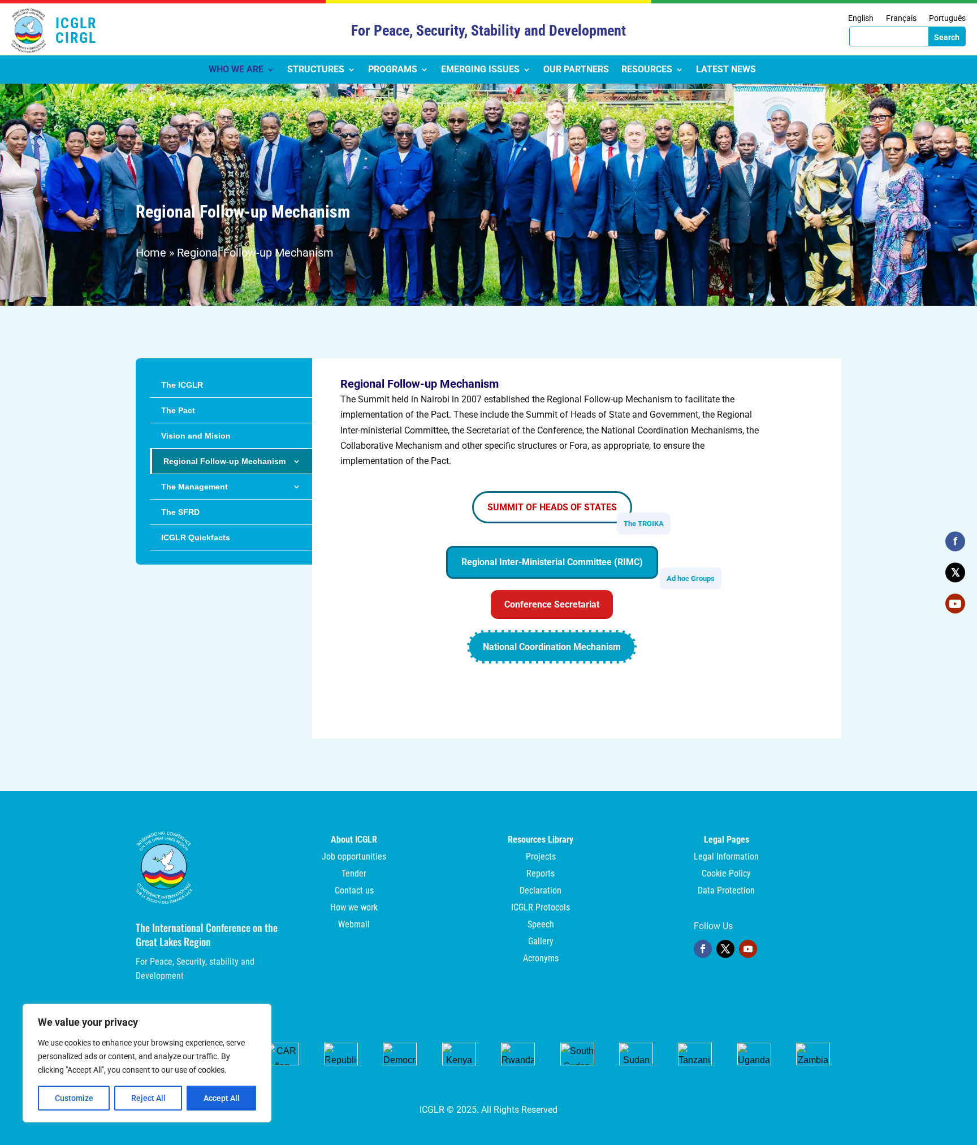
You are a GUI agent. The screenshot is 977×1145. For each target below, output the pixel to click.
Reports (540, 874)
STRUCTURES (315, 70)
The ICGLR (182, 384)
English (861, 18)
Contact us (354, 891)
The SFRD (180, 512)
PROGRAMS (392, 70)
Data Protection (726, 891)
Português (947, 18)
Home (151, 252)
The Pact (178, 410)
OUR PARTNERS (576, 70)
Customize (74, 1098)
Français (901, 18)
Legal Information (726, 857)
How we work (354, 908)
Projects (541, 857)
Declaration (540, 891)
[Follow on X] (725, 949)
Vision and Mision (196, 435)
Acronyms (541, 959)
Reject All (148, 1098)
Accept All (222, 1098)
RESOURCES (646, 70)
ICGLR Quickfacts (195, 537)
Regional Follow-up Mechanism (224, 461)
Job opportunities (354, 857)
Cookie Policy (726, 874)
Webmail (354, 925)
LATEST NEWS (726, 70)
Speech (541, 925)
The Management (194, 486)
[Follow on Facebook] (703, 949)
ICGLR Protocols (540, 908)
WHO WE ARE (236, 70)
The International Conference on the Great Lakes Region (207, 934)
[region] (147, 1063)
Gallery (541, 942)
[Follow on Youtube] (748, 949)
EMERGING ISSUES (480, 70)
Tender (353, 874)
